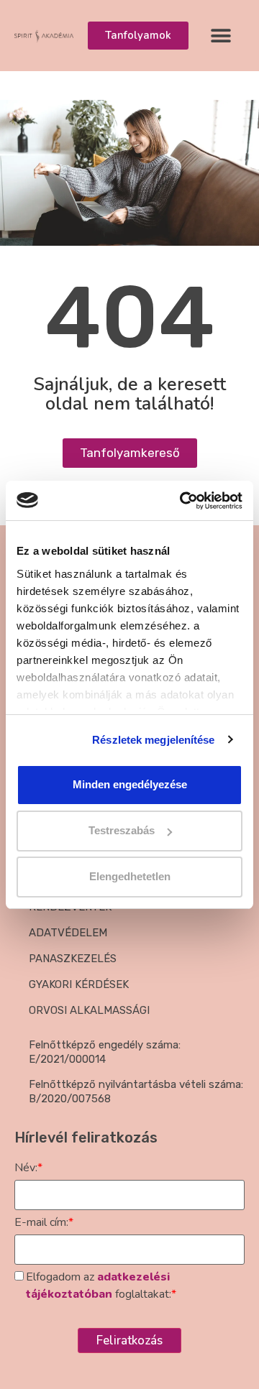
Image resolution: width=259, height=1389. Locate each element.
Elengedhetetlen (130, 876)
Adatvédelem (68, 932)
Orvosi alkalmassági (89, 1010)
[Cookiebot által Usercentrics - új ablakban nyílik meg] (182, 501)
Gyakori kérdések (79, 984)
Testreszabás (121, 830)
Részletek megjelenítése (153, 740)
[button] (221, 35)
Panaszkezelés (73, 958)
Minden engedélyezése (130, 784)
